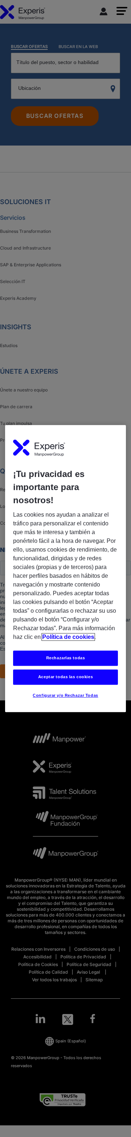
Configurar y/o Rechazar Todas (65, 695)
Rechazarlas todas (65, 658)
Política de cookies (68, 637)
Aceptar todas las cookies (65, 677)
